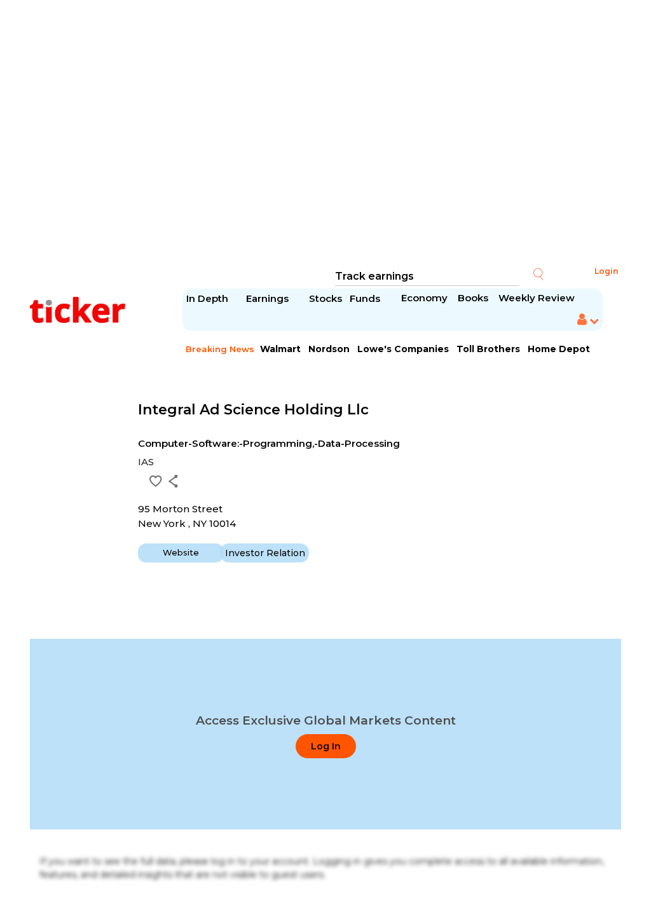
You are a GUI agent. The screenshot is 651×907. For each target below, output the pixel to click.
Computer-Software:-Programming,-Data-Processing (269, 443)
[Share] (173, 481)
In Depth (207, 298)
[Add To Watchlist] (155, 481)
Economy (424, 298)
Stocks (325, 298)
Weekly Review (536, 298)
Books (473, 298)
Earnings (268, 298)
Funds (366, 298)
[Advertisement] (325, 133)
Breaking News (220, 349)
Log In (326, 746)
